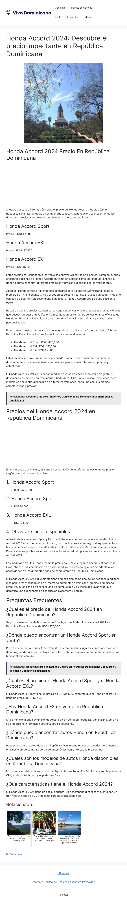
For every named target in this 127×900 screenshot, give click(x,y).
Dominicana (16, 854)
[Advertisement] (63, 186)
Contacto (60, 7)
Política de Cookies (81, 7)
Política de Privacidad (67, 17)
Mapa (88, 17)
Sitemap (63, 873)
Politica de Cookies (56, 882)
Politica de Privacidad (81, 882)
